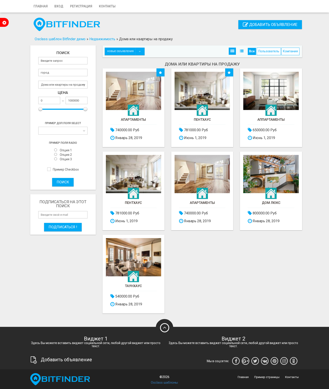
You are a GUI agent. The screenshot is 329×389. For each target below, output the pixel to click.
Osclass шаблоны (164, 383)
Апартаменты (133, 119)
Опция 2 (66, 154)
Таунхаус (133, 286)
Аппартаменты (271, 119)
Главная (41, 6)
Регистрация (81, 6)
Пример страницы (267, 377)
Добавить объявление (272, 24)
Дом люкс (271, 203)
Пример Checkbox (66, 169)
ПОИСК (63, 182)
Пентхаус (202, 119)
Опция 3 (66, 159)
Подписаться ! (63, 227)
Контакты (107, 6)
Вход (58, 6)
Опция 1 (66, 150)
